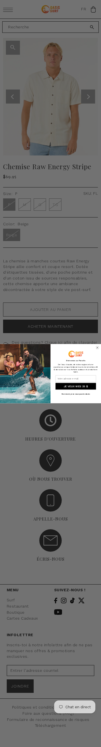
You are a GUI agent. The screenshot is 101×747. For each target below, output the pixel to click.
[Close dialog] (97, 348)
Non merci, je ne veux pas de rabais (76, 394)
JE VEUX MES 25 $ (76, 386)
